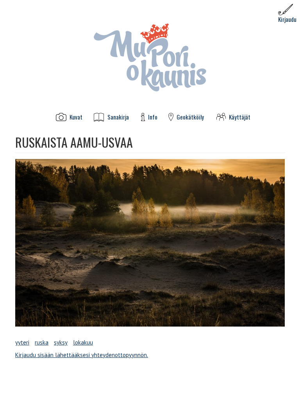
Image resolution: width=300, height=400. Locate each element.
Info (152, 117)
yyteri (22, 342)
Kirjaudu (287, 19)
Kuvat (76, 117)
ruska (41, 342)
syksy (61, 342)
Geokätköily (190, 117)
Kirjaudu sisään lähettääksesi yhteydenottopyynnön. (81, 355)
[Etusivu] (150, 57)
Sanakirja (118, 117)
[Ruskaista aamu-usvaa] (150, 243)
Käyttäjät (239, 117)
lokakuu (83, 342)
